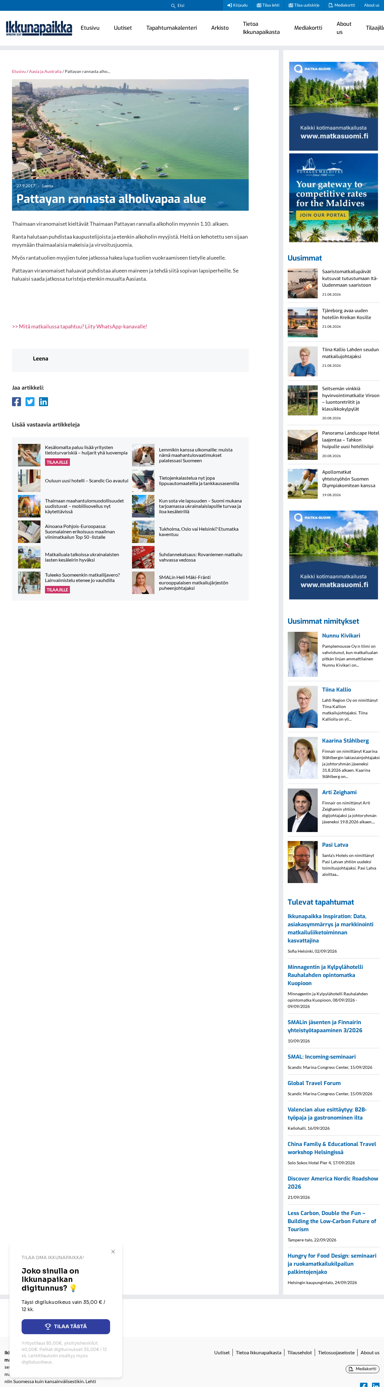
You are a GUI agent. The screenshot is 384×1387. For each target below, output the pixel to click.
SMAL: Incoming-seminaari (322, 1056)
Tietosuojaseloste (336, 1352)
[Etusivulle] (39, 28)
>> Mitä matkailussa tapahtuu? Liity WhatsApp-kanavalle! (79, 326)
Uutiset (123, 28)
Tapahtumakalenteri (171, 28)
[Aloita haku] (173, 5)
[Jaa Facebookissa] (16, 402)
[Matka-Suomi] (333, 105)
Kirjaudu (240, 5)
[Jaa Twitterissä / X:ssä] (30, 402)
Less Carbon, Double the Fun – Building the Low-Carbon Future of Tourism (332, 1221)
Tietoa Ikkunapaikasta (261, 28)
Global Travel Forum (314, 1083)
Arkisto (220, 28)
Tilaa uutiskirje (307, 5)
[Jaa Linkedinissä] (43, 402)
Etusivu (90, 28)
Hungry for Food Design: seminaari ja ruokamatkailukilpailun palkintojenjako (332, 1264)
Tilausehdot (299, 1352)
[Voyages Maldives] (333, 197)
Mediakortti (344, 5)
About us (372, 5)
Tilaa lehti (270, 5)
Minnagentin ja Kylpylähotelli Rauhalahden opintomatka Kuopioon (325, 975)
